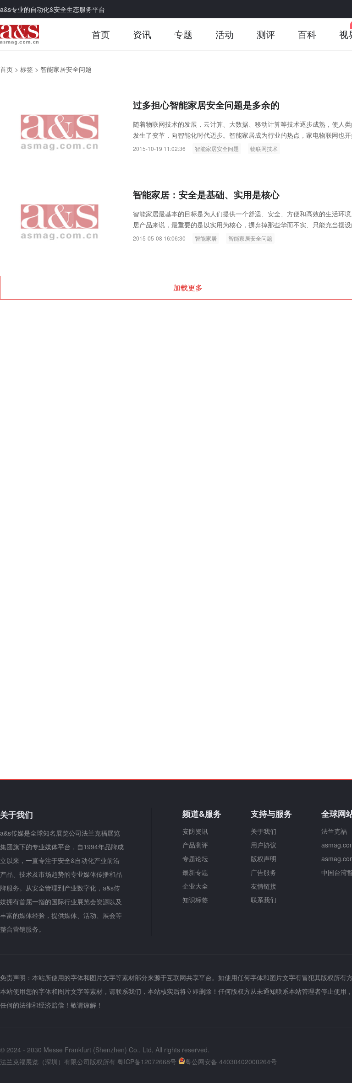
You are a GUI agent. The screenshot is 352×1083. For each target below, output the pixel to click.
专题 (183, 34)
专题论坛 (195, 858)
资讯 (142, 34)
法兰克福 (334, 831)
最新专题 (195, 872)
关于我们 (263, 831)
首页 (101, 34)
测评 (266, 34)
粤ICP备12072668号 (146, 1061)
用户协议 (263, 844)
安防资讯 (195, 831)
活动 (224, 34)
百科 (307, 34)
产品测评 (195, 844)
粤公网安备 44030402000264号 (231, 1061)
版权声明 (263, 858)
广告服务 (263, 872)
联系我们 (263, 899)
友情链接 (263, 885)
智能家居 (206, 238)
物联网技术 (264, 148)
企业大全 (195, 885)
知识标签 (195, 899)
